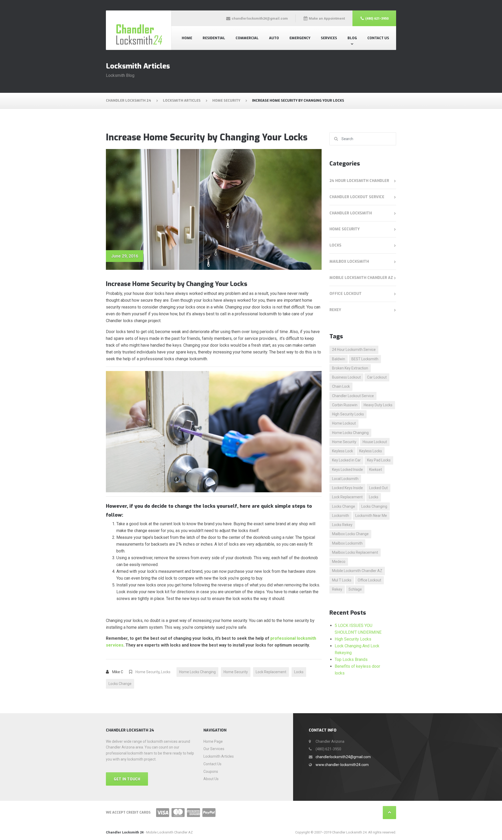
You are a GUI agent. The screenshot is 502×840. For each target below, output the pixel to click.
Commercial (247, 38)
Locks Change (120, 684)
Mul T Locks (341, 580)
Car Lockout (377, 377)
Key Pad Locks (379, 460)
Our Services (213, 749)
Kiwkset (375, 469)
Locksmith (340, 515)
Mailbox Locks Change (350, 534)
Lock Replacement (271, 672)
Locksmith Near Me (371, 515)
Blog (352, 38)
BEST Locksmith (364, 359)
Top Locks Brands (351, 659)
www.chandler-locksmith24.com (342, 765)
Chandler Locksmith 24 (125, 832)
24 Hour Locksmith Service (354, 349)
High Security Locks (348, 414)
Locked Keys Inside (347, 488)
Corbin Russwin (344, 405)
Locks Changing (374, 506)
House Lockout (375, 442)
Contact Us (378, 38)
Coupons (210, 771)
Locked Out (378, 488)
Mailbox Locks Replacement (355, 552)
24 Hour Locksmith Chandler (359, 180)
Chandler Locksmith (350, 213)
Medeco (338, 561)
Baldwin (338, 359)
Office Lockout (345, 293)
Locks (165, 672)
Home (187, 38)
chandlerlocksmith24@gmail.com (343, 757)
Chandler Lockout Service (356, 197)
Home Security (147, 672)
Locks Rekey (342, 525)
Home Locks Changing (197, 672)
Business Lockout (346, 377)
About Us (211, 779)
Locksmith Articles (218, 756)
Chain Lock (341, 386)
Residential (214, 38)
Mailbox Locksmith (349, 261)
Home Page (213, 741)
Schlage (355, 589)
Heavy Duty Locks (378, 405)
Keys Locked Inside (347, 469)
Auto (274, 38)
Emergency (299, 38)
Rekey (335, 309)
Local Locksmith (345, 479)
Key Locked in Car (346, 460)
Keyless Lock (342, 451)
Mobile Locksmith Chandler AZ (361, 277)
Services (329, 38)
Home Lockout (344, 423)
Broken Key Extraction (350, 368)
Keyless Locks (370, 451)
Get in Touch (127, 779)
